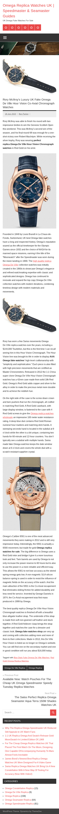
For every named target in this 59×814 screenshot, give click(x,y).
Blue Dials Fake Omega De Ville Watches (31, 657)
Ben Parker (24, 114)
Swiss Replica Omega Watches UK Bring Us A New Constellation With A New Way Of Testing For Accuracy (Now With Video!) (30, 770)
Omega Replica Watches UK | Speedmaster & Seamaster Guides (28, 10)
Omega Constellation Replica (19, 788)
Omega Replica (35, 668)
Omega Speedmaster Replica (19, 804)
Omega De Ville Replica (15, 668)
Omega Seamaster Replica (18, 800)
